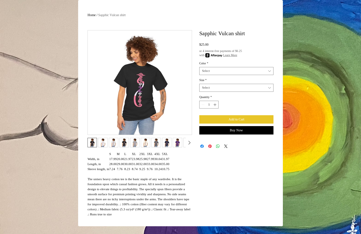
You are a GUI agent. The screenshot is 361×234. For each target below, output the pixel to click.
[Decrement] (202, 104)
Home (92, 15)
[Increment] (215, 104)
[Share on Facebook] (202, 146)
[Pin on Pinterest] (209, 146)
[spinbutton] (209, 104)
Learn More (230, 55)
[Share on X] (225, 146)
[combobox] (236, 71)
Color (203, 63)
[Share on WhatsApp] (217, 146)
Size (203, 80)
